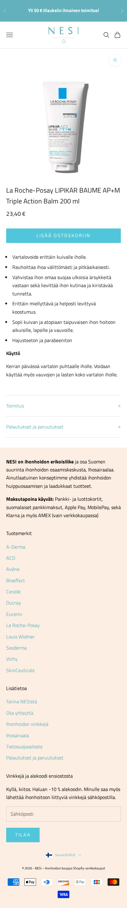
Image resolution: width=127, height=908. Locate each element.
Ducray (13, 602)
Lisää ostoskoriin (63, 235)
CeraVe (13, 591)
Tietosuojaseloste (24, 746)
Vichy (12, 659)
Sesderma (16, 647)
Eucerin (14, 614)
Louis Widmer (20, 636)
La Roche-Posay (23, 625)
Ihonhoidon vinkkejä (27, 724)
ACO (10, 558)
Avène (12, 569)
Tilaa (23, 834)
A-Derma (15, 546)
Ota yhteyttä (19, 713)
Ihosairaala (17, 735)
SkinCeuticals (20, 670)
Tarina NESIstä (21, 701)
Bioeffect (15, 580)
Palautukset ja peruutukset (34, 757)
